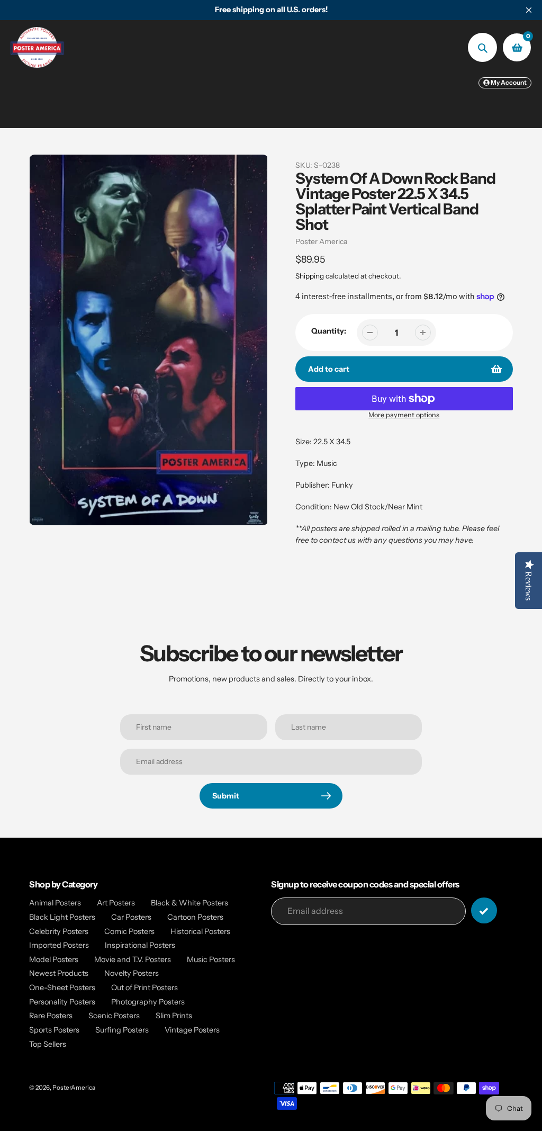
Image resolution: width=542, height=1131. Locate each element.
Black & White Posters (189, 903)
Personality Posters (62, 1002)
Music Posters (211, 959)
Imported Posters (59, 945)
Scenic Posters (114, 1015)
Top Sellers (47, 1044)
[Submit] (484, 910)
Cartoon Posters (195, 917)
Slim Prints (174, 1015)
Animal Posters (55, 903)
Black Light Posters (62, 917)
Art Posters (116, 903)
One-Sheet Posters (62, 987)
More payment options (403, 415)
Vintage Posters (192, 1030)
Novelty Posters (131, 973)
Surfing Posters (122, 1030)
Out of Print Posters (144, 987)
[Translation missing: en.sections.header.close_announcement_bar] (528, 10)
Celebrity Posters (58, 931)
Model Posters (53, 959)
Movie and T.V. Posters (132, 959)
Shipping (309, 276)
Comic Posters (129, 931)
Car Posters (131, 917)
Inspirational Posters (140, 945)
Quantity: (328, 331)
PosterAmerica (73, 1087)
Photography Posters (148, 1002)
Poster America (321, 241)
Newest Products (58, 973)
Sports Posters (54, 1030)
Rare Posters (51, 1015)
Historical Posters (200, 931)
